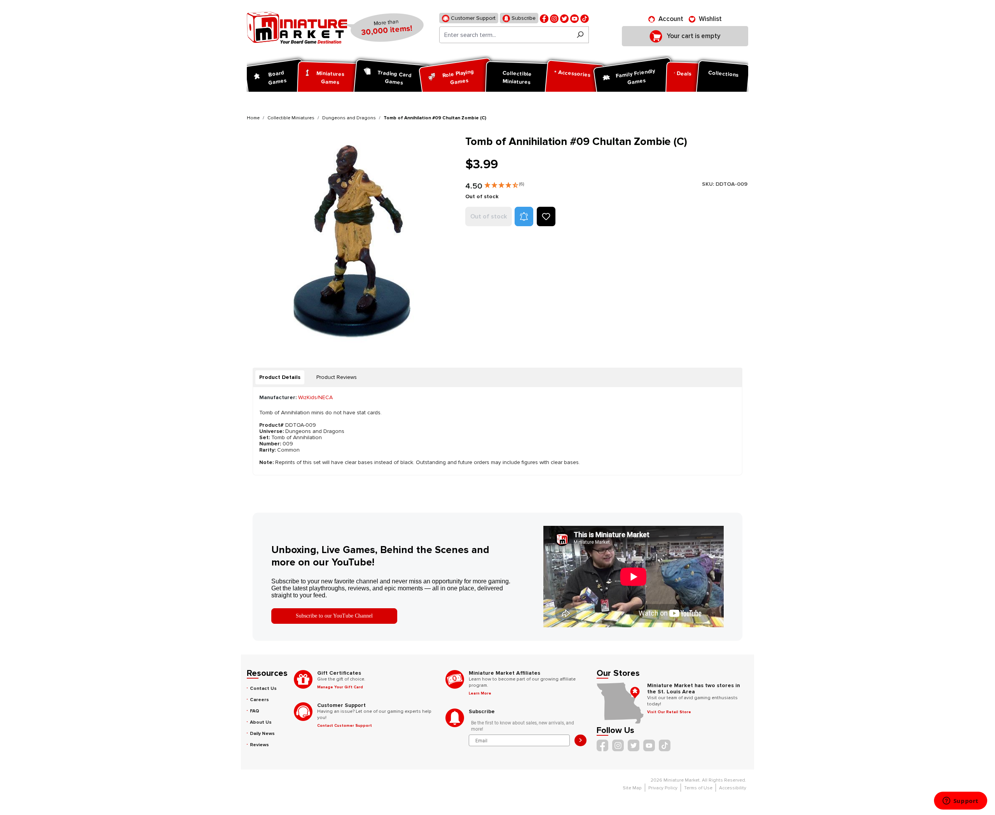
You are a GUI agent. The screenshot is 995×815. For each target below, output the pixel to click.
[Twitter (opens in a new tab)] (564, 18)
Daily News (262, 733)
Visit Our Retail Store (669, 712)
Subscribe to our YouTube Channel (334, 616)
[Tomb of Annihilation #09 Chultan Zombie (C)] (351, 239)
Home (253, 118)
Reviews (259, 745)
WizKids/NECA (315, 397)
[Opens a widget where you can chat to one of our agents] (960, 801)
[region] (351, 239)
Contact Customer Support (344, 725)
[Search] (580, 34)
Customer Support (472, 18)
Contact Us (263, 688)
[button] (504, 183)
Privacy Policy (662, 788)
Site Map (632, 788)
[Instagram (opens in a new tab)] (554, 18)
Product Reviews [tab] (336, 377)
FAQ (254, 711)
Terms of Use (698, 788)
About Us (261, 722)
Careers (259, 700)
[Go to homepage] (297, 28)
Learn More (480, 693)
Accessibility (732, 788)
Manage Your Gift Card (340, 687)
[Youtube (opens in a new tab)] (574, 18)
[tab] (279, 377)
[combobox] (505, 34)
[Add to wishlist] (546, 216)
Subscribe (523, 18)
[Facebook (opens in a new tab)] (544, 18)
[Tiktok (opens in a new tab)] (584, 18)
